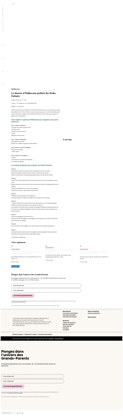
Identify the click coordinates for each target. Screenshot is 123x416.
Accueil (6, 6)
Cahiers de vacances (69, 322)
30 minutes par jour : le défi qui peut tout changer (60, 251)
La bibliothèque (9, 30)
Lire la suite (15, 262)
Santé (5, 22)
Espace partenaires (94, 313)
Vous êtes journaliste (69, 315)
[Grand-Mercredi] (7, 3)
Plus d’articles (15, 266)
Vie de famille (8, 10)
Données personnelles (45, 334)
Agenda (6, 17)
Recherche (7, 29)
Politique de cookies (31, 334)
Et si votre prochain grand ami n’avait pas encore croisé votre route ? (94, 252)
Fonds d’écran (67, 326)
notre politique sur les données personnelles (18, 301)
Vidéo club (7, 13)
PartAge (50, 339)
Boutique (7, 25)
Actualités (7, 8)
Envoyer (20, 413)
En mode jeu (8, 24)
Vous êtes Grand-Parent (70, 313)
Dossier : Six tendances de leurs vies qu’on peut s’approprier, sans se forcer (26, 252)
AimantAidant (8, 20)
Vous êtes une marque (70, 316)
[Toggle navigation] (13, 3)
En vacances (8, 15)
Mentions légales (18, 334)
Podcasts (6, 12)
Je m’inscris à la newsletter (71, 145)
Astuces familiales (68, 324)
